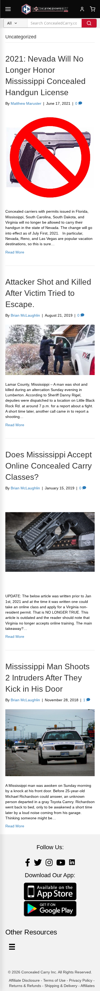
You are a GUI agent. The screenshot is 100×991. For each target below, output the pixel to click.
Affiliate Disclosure (24, 980)
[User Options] (12, 946)
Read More (14, 252)
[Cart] (92, 9)
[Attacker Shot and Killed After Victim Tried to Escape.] (50, 349)
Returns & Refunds (25, 986)
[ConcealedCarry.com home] (44, 9)
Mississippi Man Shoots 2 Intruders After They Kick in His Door (47, 677)
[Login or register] (82, 9)
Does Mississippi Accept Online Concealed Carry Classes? (48, 465)
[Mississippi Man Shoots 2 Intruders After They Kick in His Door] (50, 742)
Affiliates (88, 986)
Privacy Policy (80, 980)
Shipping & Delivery (61, 986)
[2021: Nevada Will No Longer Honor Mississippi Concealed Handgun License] (50, 157)
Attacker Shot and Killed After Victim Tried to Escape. (48, 293)
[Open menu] (8, 9)
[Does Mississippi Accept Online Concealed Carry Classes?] (50, 541)
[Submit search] (89, 23)
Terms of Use (54, 980)
